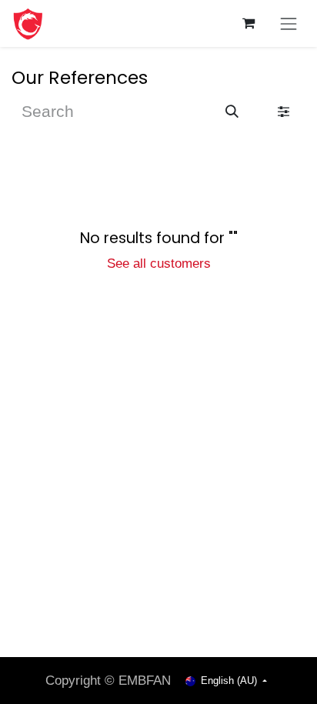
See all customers (159, 263)
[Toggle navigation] (288, 24)
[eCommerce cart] (248, 23)
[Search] (232, 112)
